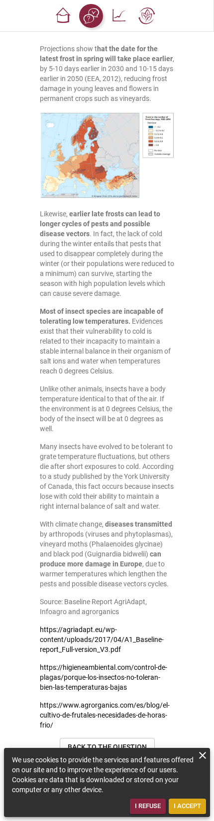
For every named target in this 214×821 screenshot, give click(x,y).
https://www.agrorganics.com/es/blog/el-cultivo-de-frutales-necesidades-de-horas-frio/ (105, 715)
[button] (63, 16)
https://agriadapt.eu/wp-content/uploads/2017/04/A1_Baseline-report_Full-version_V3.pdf (102, 639)
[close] (202, 755)
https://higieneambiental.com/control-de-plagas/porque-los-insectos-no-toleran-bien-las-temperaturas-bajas (103, 677)
